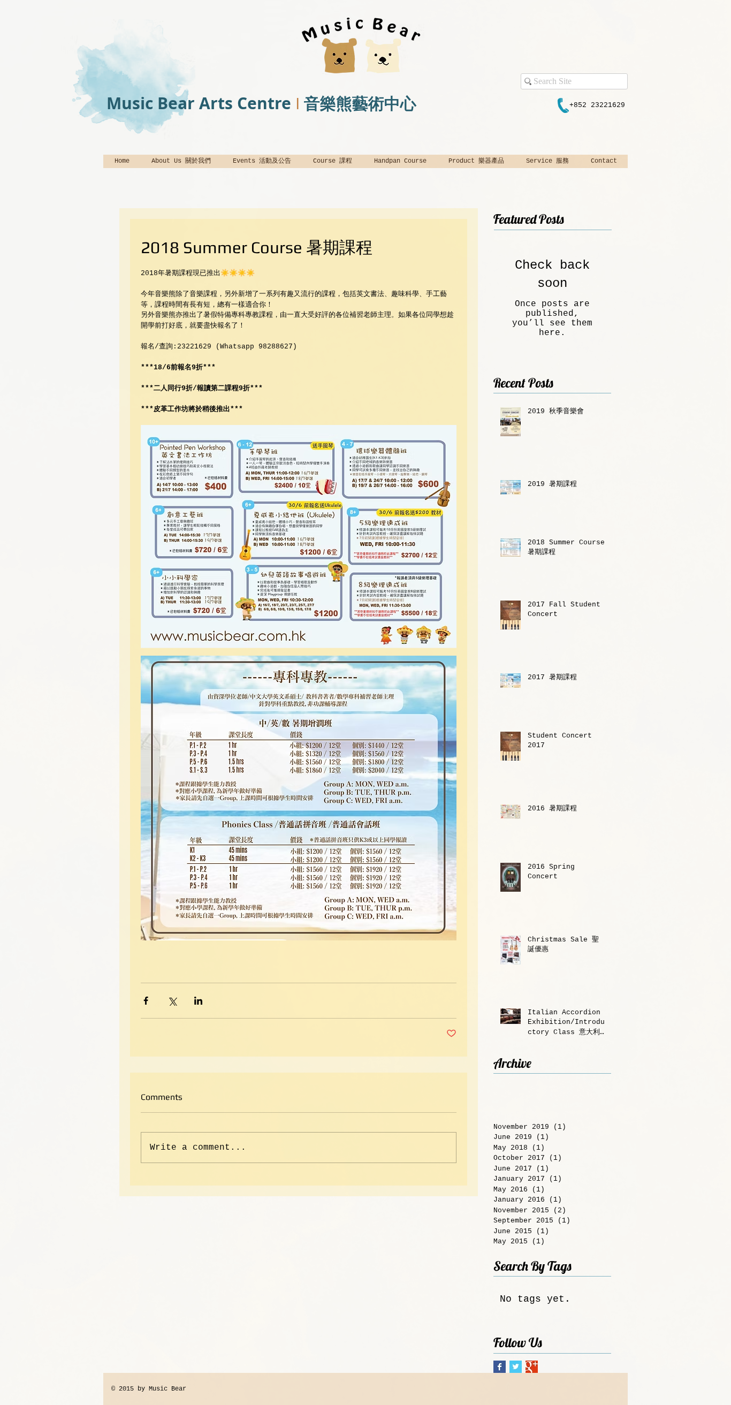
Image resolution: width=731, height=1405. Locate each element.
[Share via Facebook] (146, 1001)
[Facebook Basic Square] (499, 1367)
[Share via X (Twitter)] (172, 1001)
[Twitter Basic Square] (515, 1367)
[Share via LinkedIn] (198, 1001)
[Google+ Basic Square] (532, 1367)
